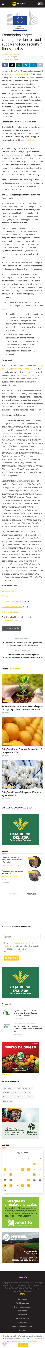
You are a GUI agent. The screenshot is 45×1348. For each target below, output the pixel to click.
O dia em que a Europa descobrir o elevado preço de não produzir (12, 860)
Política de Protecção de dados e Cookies (25, 1341)
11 (11, 1174)
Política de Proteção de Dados (19, 944)
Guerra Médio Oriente (25, 1088)
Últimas (7, 701)
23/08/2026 (19, 865)
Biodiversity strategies (22, 368)
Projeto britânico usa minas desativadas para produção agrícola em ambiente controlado (22, 708)
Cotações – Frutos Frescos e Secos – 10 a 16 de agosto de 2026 (22, 750)
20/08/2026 (18, 1019)
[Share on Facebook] (5, 65)
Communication (8, 590)
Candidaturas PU (8, 1088)
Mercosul (6, 1093)
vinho (30, 1097)
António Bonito (9, 865)
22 (34, 1180)
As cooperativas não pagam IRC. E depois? (12, 872)
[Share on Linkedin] (33, 65)
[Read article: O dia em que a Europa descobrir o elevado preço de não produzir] (35, 862)
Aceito (23, 1345)
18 (11, 1180)
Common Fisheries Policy (12, 606)
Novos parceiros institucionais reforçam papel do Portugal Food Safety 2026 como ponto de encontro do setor (28, 1027)
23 (40, 1180)
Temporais (21, 1097)
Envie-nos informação (22, 1306)
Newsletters (22, 1314)
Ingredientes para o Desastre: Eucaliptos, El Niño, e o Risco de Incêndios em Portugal (25, 1013)
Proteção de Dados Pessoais (22, 1326)
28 (28, 1185)
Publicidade (22, 1310)
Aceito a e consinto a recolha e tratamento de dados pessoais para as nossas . (21, 947)
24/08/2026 (6, 713)
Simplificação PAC (9, 1097)
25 (11, 1185)
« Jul (5, 1153)
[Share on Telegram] (26, 65)
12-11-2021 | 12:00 (12, 56)
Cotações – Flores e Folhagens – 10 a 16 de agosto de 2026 (21, 793)
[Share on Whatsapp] (19, 65)
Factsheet (6, 596)
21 (28, 1180)
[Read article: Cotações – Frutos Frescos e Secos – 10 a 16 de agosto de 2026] (22, 731)
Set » (40, 1153)
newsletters (16, 951)
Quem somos (23, 1299)
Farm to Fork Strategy (16, 74)
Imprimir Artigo (10, 628)
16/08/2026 (6, 882)
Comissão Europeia (12, 54)
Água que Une (7, 1101)
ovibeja (14, 1093)
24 (5, 1185)
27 (22, 1185)
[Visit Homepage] (21, 3)
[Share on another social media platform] (40, 65)
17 (5, 1180)
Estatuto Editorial (22, 1318)
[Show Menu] (3, 4)
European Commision (11, 620)
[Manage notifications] (4, 1343)
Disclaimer (22, 1330)
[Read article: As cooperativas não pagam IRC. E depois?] (35, 875)
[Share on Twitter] (12, 65)
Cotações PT (8, 744)
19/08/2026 (18, 1034)
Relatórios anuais (22, 1303)
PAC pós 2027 (25, 1093)
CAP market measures (11, 611)
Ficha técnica (22, 1322)
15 (34, 1174)
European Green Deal (28, 375)
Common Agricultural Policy (13, 601)
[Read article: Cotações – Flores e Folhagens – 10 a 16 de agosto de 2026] (22, 774)
